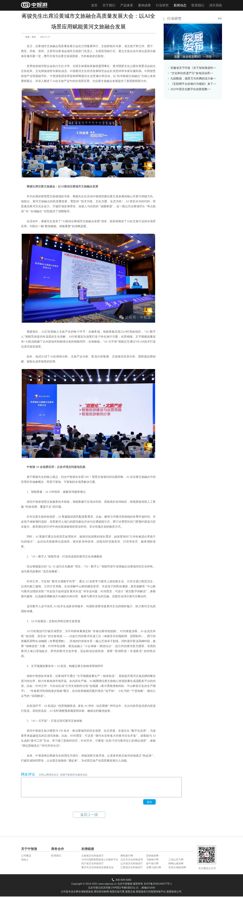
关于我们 (108, 5)
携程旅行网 (126, 855)
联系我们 (197, 5)
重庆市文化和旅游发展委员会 (97, 867)
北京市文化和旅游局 (131, 859)
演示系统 (215, 5)
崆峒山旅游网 (175, 863)
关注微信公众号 (207, 868)
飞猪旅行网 (152, 859)
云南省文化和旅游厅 (92, 855)
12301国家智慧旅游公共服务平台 (99, 859)
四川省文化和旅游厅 (92, 863)
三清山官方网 (175, 859)
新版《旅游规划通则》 (193, 56)
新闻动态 (180, 5)
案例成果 (144, 5)
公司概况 (26, 855)
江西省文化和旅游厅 (131, 867)
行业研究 (162, 5)
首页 (94, 5)
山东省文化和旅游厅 (131, 863)
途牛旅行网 (152, 863)
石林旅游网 (152, 855)
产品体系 (126, 5)
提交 (149, 801)
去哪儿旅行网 (153, 867)
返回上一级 (89, 815)
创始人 (25, 859)
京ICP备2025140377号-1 (158, 883)
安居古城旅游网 (177, 867)
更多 (220, 18)
